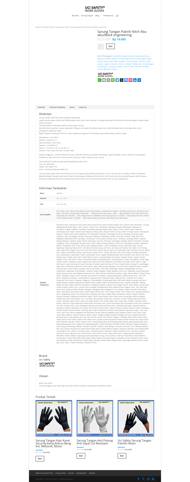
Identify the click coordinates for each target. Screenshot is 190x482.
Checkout (132, 2)
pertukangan (102, 66)
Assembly (121, 61)
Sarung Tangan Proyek (143, 59)
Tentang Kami (81, 473)
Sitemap (92, 473)
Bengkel (146, 66)
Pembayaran (108, 16)
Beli (110, 46)
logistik (107, 64)
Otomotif (127, 64)
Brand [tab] (72, 107)
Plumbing (112, 66)
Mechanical (145, 56)
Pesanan (140, 2)
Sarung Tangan (87, 16)
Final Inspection (132, 61)
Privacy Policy (61, 473)
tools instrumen (136, 66)
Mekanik (100, 59)
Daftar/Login (121, 2)
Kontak (71, 473)
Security (126, 66)
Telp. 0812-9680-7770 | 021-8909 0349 (52, 2)
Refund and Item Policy (44, 473)
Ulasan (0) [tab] (82, 107)
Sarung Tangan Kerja (126, 59)
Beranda (75, 16)
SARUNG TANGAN (48, 27)
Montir (120, 64)
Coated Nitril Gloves (120, 56)
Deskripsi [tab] (41, 107)
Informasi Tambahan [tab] (57, 107)
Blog (97, 16)
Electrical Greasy (134, 56)
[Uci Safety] (105, 75)
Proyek (119, 66)
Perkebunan (136, 64)
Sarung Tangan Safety (62, 27)
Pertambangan (148, 64)
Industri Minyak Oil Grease (107, 69)
